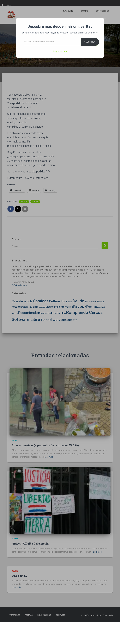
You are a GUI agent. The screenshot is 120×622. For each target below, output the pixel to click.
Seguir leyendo (60, 51)
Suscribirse (90, 41)
